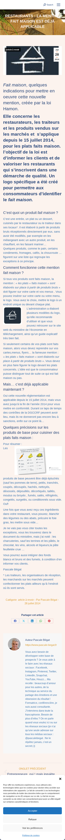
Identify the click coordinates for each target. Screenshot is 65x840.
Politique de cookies (31, 835)
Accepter (32, 810)
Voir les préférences (32, 828)
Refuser (32, 819)
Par (46, 599)
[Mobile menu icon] (58, 5)
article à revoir (12, 50)
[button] (60, 778)
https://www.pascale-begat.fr (41, 645)
